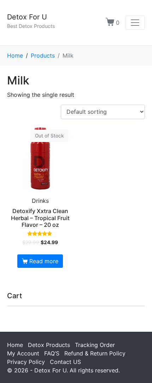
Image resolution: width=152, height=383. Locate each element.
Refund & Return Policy (94, 353)
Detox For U (27, 17)
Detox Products (49, 344)
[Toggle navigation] (135, 23)
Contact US (65, 361)
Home (15, 344)
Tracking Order (95, 344)
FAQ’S (51, 353)
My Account (23, 353)
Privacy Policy (26, 361)
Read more (43, 261)
